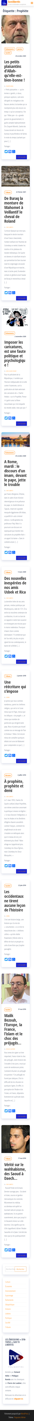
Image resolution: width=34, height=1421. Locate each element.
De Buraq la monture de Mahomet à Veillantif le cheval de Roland (13, 209)
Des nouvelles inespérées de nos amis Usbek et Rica (15, 585)
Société (7, 53)
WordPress (24, 1413)
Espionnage (9, 1295)
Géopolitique (9, 1304)
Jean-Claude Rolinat (11, 371)
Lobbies (8, 1313)
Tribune (8, 192)
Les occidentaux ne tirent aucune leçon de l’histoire (14, 901)
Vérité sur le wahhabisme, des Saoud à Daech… (15, 1171)
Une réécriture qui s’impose (15, 686)
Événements (9, 49)
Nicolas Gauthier (10, 1049)
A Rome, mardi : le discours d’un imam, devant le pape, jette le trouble (15, 473)
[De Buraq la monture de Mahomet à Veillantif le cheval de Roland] (15, 176)
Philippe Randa (9, 86)
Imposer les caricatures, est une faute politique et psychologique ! (15, 353)
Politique (8, 1318)
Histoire (8, 775)
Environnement (10, 1290)
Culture (7, 1281)
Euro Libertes (9, 227)
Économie (8, 1286)
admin (7, 697)
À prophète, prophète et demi (13, 785)
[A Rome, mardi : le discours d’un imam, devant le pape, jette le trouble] (15, 439)
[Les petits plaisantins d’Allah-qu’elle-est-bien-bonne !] (15, 29)
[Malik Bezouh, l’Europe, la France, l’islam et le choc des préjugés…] (15, 988)
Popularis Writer (20, 1417)
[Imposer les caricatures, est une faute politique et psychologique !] (15, 316)
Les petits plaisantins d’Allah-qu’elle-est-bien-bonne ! (14, 71)
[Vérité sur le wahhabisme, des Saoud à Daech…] (15, 1138)
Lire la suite (21, 157)
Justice (19, 49)
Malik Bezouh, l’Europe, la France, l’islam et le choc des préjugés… (13, 1029)
